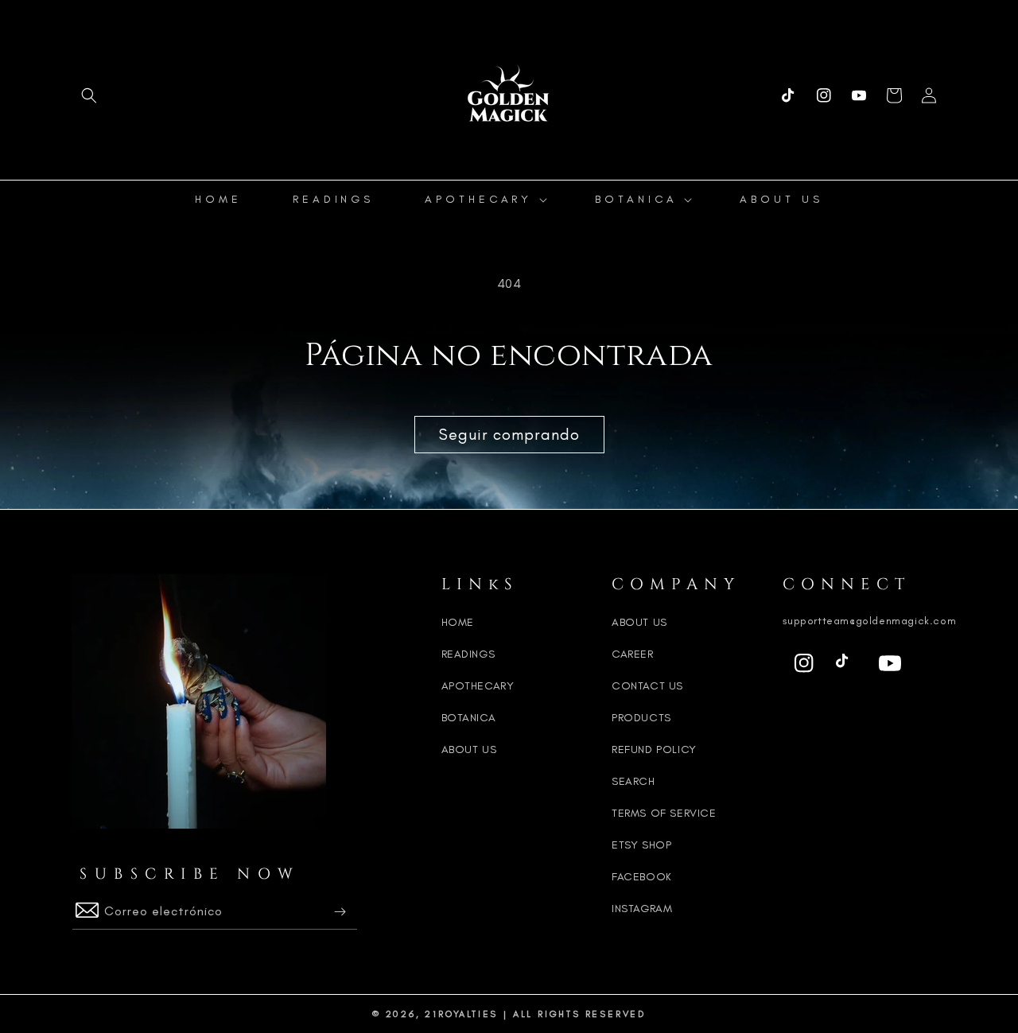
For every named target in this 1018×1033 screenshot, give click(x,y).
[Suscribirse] (339, 911)
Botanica (468, 717)
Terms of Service (664, 813)
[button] (89, 95)
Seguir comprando (509, 434)
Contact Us (647, 686)
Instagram (642, 908)
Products (641, 717)
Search (633, 781)
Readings (468, 654)
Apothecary (478, 686)
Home (457, 622)
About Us (469, 749)
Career (633, 654)
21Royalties (461, 1013)
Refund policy (654, 749)
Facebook (642, 876)
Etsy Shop (641, 845)
